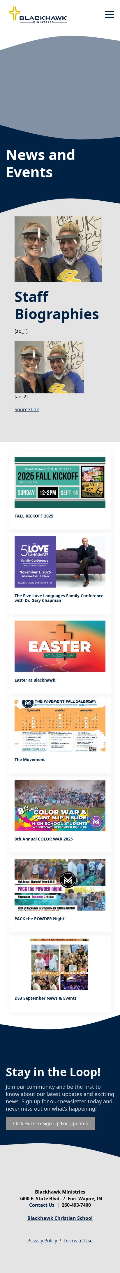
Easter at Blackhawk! (36, 680)
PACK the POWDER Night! (40, 918)
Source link (27, 409)
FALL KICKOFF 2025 (34, 516)
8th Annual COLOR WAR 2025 (44, 839)
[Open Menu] (109, 14)
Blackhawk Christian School (60, 1218)
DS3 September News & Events (46, 998)
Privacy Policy (42, 1240)
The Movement (30, 759)
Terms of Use (78, 1240)
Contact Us (41, 1205)
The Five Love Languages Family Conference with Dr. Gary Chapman (59, 598)
